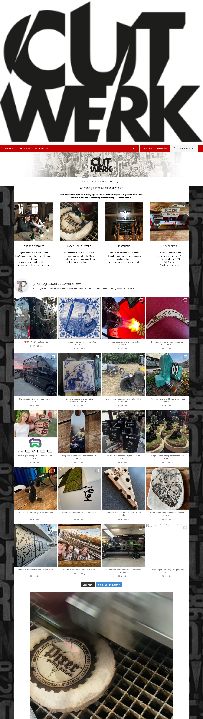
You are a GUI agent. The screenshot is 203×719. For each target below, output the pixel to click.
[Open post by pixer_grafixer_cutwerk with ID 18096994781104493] (79, 545)
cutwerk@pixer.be (41, 148)
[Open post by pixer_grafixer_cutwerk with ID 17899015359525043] (123, 374)
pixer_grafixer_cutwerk (35, 299)
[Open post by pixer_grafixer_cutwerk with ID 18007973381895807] (123, 431)
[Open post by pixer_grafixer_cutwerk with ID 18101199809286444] (35, 431)
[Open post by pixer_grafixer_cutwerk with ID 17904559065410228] (35, 488)
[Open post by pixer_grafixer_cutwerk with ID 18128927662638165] (35, 374)
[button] (117, 181)
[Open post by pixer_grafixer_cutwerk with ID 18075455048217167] (123, 545)
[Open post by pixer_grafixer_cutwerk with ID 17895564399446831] (79, 488)
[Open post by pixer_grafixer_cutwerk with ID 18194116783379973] (35, 318)
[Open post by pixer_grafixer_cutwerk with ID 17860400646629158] (167, 488)
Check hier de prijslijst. (169, 265)
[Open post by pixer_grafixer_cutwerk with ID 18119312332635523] (167, 545)
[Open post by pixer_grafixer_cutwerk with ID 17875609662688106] (167, 318)
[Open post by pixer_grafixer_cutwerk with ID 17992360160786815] (35, 545)
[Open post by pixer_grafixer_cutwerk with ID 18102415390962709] (167, 431)
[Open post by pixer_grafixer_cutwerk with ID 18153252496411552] (123, 488)
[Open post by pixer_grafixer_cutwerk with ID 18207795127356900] (79, 318)
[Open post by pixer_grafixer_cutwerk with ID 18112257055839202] (79, 431)
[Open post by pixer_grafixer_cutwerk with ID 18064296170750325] (79, 374)
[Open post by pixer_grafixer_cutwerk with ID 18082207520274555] (123, 318)
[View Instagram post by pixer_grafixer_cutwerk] (53, 335)
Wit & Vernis (169, 262)
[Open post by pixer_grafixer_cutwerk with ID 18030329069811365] (167, 374)
